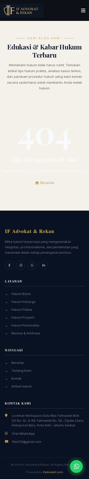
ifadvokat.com (53, 472)
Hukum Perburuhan (25, 325)
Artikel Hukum (21, 386)
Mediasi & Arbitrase (25, 333)
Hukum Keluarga (23, 302)
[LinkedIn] (43, 265)
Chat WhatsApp (23, 433)
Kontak (16, 378)
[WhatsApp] (32, 265)
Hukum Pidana (21, 309)
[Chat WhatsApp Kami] (76, 466)
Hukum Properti (22, 317)
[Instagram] (20, 265)
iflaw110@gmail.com (26, 442)
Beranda (46, 182)
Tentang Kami (21, 370)
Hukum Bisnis (21, 294)
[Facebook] (9, 265)
